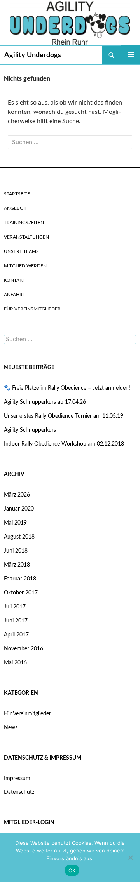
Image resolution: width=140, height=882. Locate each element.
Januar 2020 (19, 509)
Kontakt (14, 280)
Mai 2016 (15, 663)
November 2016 (23, 649)
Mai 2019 (15, 523)
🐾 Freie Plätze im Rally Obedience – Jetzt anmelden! (67, 388)
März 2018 (17, 565)
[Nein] (130, 857)
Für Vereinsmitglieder (32, 309)
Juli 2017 (15, 607)
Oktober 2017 (21, 593)
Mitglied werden (25, 265)
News (11, 727)
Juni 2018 (16, 551)
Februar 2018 (20, 579)
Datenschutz (19, 792)
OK (72, 870)
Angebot (15, 208)
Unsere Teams (21, 251)
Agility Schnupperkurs (30, 430)
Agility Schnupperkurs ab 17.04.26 (45, 402)
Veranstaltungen (26, 237)
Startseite (17, 194)
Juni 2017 (16, 621)
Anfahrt (14, 294)
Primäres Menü (130, 54)
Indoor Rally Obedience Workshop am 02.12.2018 (64, 444)
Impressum (17, 778)
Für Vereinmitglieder (27, 713)
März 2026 (17, 495)
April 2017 (16, 635)
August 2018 (19, 537)
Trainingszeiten (24, 222)
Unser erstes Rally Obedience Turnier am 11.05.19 (63, 416)
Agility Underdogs (32, 55)
